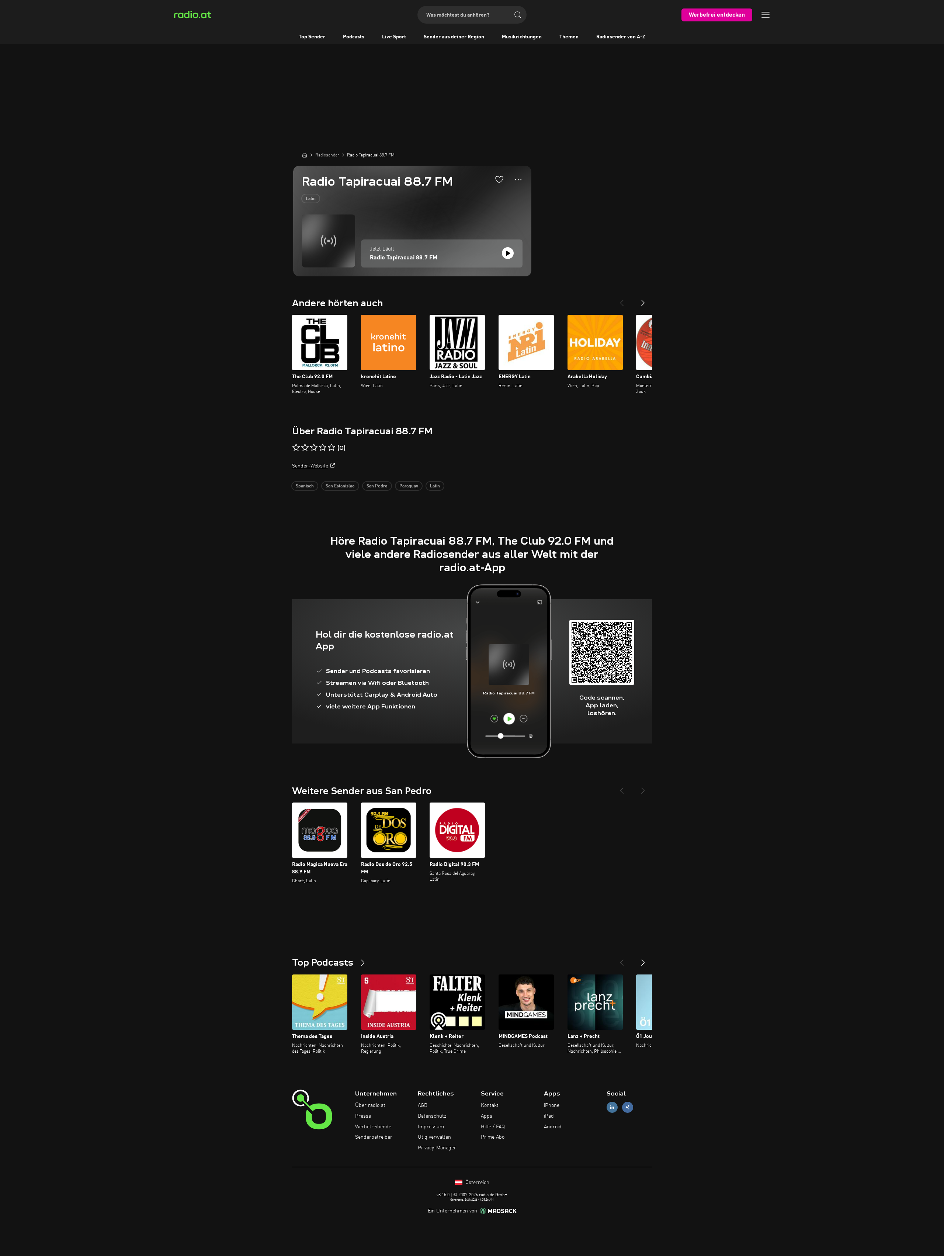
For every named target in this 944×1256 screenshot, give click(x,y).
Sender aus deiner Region (454, 36)
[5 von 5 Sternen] (331, 447)
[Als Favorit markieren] (499, 179)
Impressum (431, 1126)
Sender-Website (310, 466)
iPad (549, 1116)
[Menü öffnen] (765, 14)
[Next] (643, 300)
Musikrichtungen (522, 36)
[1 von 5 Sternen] (296, 447)
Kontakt (490, 1105)
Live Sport (394, 36)
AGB (422, 1105)
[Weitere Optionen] (518, 179)
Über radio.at (370, 1105)
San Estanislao (340, 486)
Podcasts (353, 36)
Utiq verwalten (434, 1137)
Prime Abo (492, 1137)
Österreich (476, 1182)
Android (553, 1126)
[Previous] (622, 300)
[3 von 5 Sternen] (313, 447)
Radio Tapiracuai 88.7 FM (403, 258)
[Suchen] (517, 14)
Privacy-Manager (437, 1147)
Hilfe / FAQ (493, 1126)
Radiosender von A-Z (620, 36)
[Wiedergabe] (508, 253)
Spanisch (305, 486)
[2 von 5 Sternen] (305, 447)
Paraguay (408, 486)
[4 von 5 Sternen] (322, 447)
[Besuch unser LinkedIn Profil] (612, 1107)
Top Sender (312, 36)
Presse (363, 1116)
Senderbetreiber (373, 1137)
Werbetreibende (373, 1126)
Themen (569, 36)
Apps (486, 1116)
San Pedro (377, 486)
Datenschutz (432, 1116)
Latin (311, 199)
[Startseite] (305, 155)
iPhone (551, 1105)
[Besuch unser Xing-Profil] (628, 1107)
